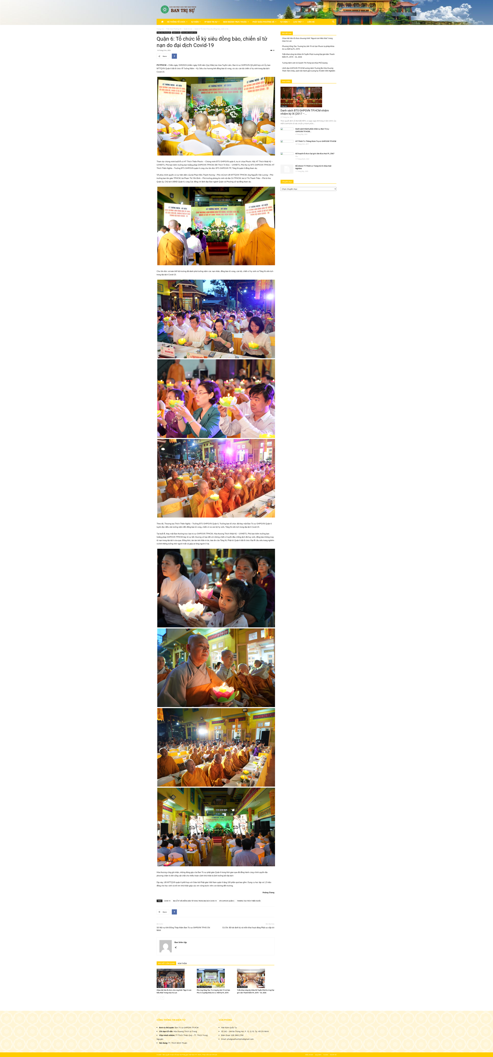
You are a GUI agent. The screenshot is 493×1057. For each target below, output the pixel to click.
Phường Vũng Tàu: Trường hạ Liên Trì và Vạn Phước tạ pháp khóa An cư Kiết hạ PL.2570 (308, 47)
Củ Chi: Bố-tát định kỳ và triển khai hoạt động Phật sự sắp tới (248, 927)
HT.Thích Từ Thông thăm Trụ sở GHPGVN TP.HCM (315, 141)
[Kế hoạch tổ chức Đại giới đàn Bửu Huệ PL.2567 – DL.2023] (287, 156)
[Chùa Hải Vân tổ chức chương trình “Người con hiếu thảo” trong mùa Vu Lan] (175, 978)
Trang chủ (160, 29)
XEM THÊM (182, 963)
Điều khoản (309, 1055)
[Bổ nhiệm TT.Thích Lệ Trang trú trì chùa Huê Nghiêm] (287, 169)
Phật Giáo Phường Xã (173, 29)
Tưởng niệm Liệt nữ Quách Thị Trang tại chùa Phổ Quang (305, 63)
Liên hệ (311, 22)
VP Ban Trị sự (210, 22)
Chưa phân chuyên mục (189, 32)
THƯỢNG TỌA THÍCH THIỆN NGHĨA (248, 901)
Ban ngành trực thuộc (235, 22)
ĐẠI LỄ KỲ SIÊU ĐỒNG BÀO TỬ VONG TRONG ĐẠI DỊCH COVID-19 (195, 901)
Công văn (284, 106)
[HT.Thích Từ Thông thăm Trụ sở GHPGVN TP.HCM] (287, 144)
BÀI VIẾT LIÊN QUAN (166, 963)
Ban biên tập (180, 942)
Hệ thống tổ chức (176, 22)
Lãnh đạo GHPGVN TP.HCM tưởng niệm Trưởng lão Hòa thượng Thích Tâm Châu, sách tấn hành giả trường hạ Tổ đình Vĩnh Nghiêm (308, 69)
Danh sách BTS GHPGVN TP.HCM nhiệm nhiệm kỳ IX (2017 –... (305, 112)
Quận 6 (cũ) (188, 29)
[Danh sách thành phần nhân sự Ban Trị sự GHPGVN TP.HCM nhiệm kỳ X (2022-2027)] (287, 132)
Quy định (318, 1055)
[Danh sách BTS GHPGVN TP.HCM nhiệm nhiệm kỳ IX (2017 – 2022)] (308, 97)
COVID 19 (167, 901)
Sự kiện (195, 22)
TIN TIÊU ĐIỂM (242, 987)
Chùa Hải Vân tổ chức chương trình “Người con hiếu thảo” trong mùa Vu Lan (307, 39)
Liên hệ (333, 1055)
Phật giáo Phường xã (263, 22)
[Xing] (176, 947)
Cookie (325, 1055)
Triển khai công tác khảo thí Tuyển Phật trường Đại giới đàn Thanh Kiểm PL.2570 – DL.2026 (308, 55)
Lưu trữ (297, 22)
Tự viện (284, 22)
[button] (333, 22)
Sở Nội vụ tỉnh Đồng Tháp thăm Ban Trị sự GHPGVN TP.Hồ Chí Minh (183, 928)
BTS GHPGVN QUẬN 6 (226, 901)
